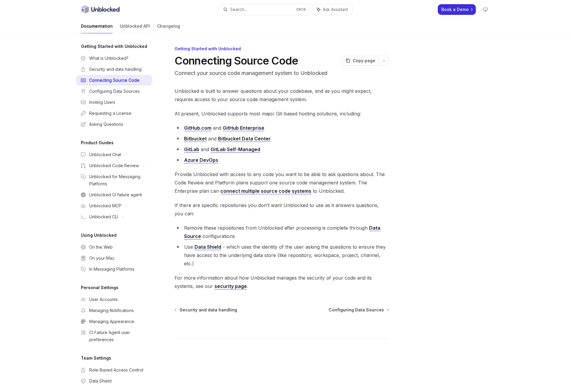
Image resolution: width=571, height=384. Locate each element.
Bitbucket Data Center (244, 139)
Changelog (168, 26)
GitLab (191, 149)
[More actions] (384, 61)
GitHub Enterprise (243, 128)
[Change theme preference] (485, 9)
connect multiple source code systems (265, 191)
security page (230, 286)
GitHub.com (197, 128)
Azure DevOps (201, 160)
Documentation (97, 26)
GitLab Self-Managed (235, 149)
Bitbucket (195, 139)
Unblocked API (135, 26)
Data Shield (207, 247)
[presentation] (119, 208)
